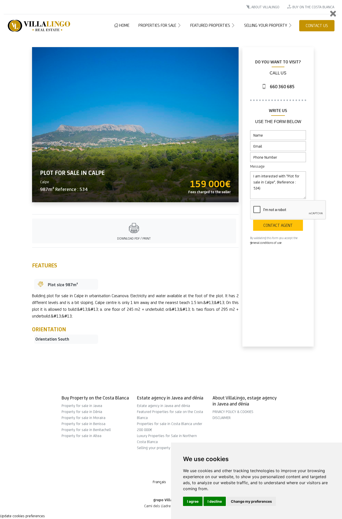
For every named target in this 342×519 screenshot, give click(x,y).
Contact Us (317, 25)
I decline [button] (215, 501)
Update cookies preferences (22, 516)
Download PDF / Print (134, 238)
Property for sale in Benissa (83, 424)
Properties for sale (157, 25)
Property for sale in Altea (81, 436)
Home (123, 25)
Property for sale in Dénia (82, 411)
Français (159, 482)
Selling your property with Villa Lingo (166, 448)
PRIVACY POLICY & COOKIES (233, 411)
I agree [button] (193, 501)
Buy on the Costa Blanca (312, 7)
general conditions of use (266, 243)
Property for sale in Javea (82, 405)
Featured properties (210, 25)
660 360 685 (281, 86)
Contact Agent (278, 225)
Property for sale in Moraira (83, 418)
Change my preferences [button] (251, 501)
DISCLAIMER (222, 418)
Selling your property (266, 25)
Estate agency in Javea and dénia (163, 405)
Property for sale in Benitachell (86, 430)
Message (257, 166)
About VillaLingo (264, 7)
